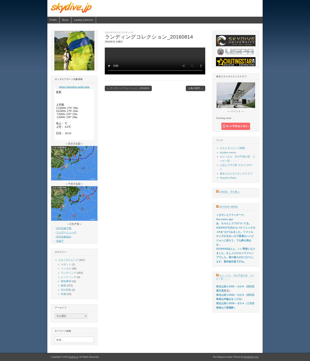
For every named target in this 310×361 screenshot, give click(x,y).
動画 (63, 285)
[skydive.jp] (71, 7)
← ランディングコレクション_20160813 (128, 88)
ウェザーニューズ (66, 232)
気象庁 (60, 241)
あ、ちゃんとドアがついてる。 (233, 223)
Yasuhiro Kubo (228, 177)
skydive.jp (73, 357)
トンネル (66, 268)
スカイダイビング (113, 32)
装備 (63, 293)
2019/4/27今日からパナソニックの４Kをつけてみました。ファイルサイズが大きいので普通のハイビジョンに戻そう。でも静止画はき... (235, 236)
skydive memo (228, 152)
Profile (53, 20)
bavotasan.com (251, 357)
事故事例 (66, 281)
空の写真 (66, 289)
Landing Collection (83, 20)
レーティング (68, 277)
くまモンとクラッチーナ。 (231, 214)
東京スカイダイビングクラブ (236, 173)
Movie (65, 20)
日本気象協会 (63, 236)
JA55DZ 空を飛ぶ (229, 191)
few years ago (224, 219)
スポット (66, 264)
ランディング (127, 32)
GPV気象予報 (63, 228)
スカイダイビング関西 (232, 148)
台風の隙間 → (195, 88)
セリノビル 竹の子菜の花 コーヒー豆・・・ (235, 277)
